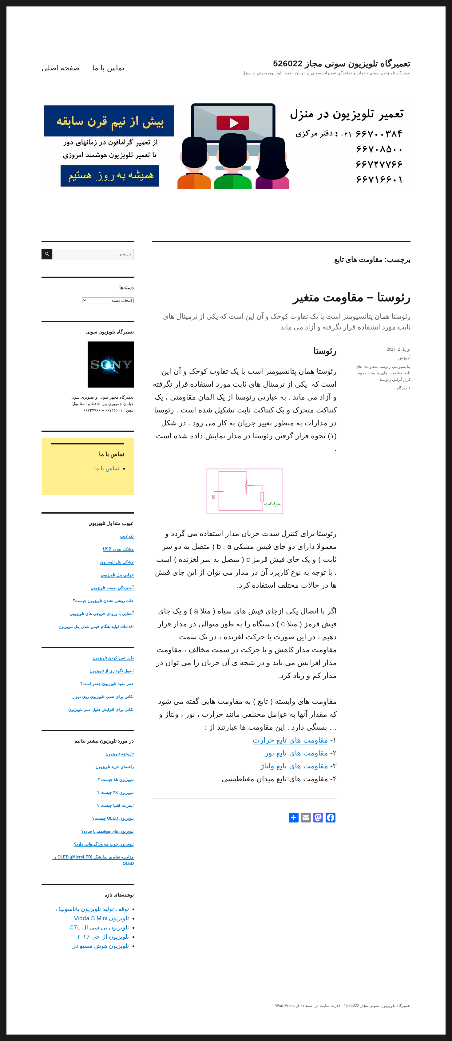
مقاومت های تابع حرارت (290, 740)
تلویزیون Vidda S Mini (101, 918)
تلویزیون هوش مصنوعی (100, 946)
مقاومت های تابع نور (296, 753)
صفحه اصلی (60, 68)
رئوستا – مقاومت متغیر (351, 297)
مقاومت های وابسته (385, 373)
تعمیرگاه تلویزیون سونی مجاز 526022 (341, 63)
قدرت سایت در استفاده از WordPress (307, 1005)
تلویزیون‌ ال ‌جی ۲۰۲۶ (103, 936)
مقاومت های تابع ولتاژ (294, 766)
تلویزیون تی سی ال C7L (99, 927)
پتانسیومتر (401, 366)
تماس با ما (108, 68)
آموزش (404, 358)
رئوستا (385, 366)
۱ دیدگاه (403, 388)
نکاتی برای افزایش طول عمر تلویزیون (101, 709)
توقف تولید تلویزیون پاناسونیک (92, 909)
